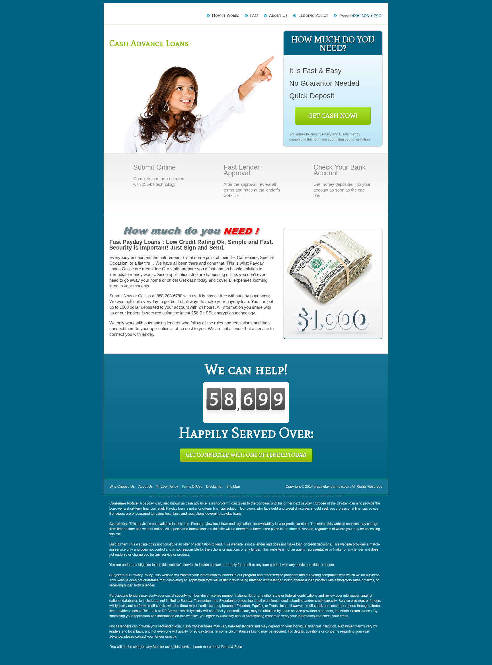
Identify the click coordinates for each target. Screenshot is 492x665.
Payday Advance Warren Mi (206, 495)
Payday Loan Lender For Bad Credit (321, 495)
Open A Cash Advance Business (168, 495)
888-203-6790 (366, 15)
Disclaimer (347, 134)
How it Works (225, 15)
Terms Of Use (192, 487)
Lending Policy (313, 15)
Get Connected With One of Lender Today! (246, 455)
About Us (278, 15)
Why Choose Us (122, 487)
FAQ (254, 15)
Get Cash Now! (332, 116)
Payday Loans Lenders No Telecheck (276, 495)
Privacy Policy (320, 134)
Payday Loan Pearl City (238, 495)
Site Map (233, 487)
